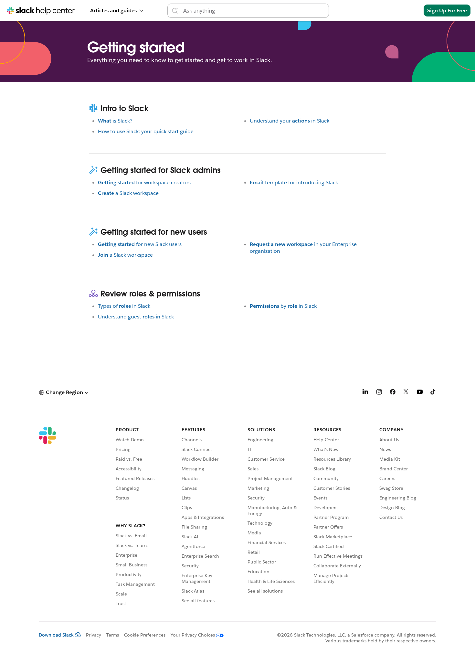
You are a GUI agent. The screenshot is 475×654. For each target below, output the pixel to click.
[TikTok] (433, 393)
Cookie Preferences (144, 635)
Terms (112, 635)
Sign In (407, 10)
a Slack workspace (128, 193)
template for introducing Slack (294, 182)
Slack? (115, 120)
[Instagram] (379, 393)
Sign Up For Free (447, 10)
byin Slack (283, 306)
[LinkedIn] (365, 393)
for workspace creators (144, 182)
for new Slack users (140, 244)
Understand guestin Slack (136, 316)
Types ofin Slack (124, 306)
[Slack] (47, 517)
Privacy (93, 635)
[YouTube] (420, 393)
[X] (406, 393)
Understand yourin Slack (289, 120)
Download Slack (56, 635)
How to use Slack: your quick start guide (146, 131)
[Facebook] (393, 393)
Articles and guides (113, 10)
